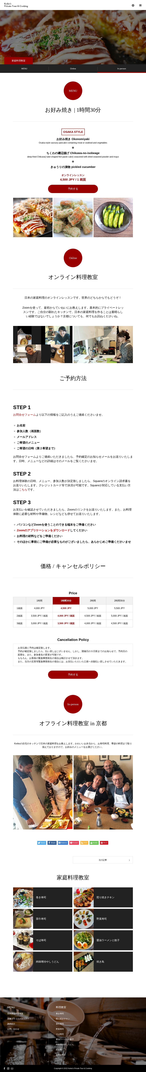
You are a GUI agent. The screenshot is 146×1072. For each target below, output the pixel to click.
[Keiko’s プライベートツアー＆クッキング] (16, 5)
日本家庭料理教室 (15, 1013)
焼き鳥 (59, 1049)
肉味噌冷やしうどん (65, 1044)
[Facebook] (4, 1068)
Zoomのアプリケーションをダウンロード (43, 530)
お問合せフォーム (24, 414)
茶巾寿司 (60, 1024)
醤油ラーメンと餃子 (65, 1039)
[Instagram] (8, 1068)
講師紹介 (11, 1024)
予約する (73, 188)
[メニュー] (140, 5)
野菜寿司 (60, 1029)
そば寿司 (60, 1034)
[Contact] (12, 1068)
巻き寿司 (60, 1013)
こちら (23, 489)
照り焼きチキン (63, 1019)
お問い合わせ (13, 1029)
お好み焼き (61, 1055)
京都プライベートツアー (18, 1019)
